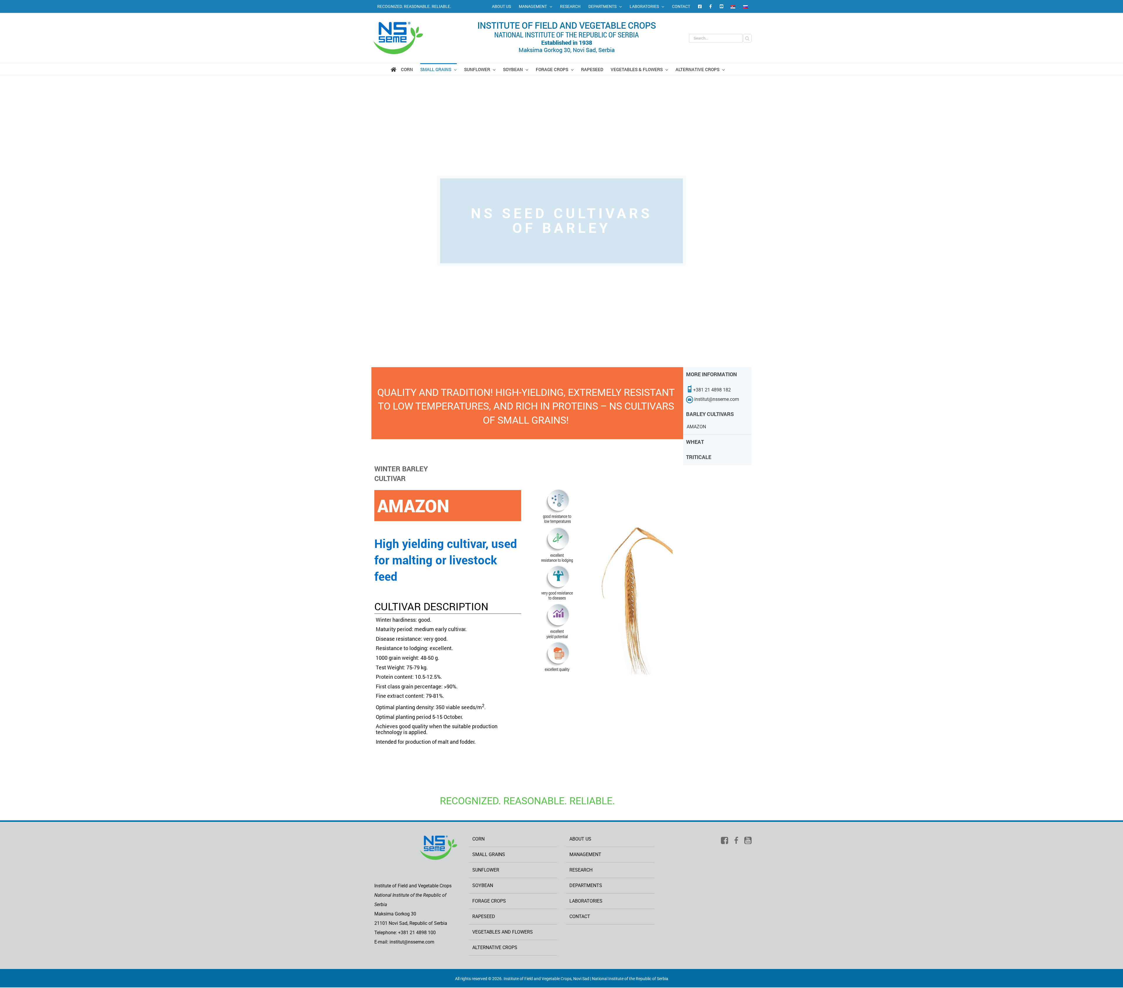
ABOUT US (580, 839)
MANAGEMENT (585, 854)
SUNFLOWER (485, 870)
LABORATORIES (585, 901)
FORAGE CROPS (489, 901)
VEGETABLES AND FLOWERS (502, 932)
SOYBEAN (482, 885)
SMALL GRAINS (488, 854)
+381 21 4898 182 (712, 390)
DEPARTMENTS (585, 885)
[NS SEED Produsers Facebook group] (710, 6)
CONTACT (579, 916)
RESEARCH (580, 870)
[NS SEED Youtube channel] (721, 6)
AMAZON (696, 426)
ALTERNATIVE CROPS (494, 947)
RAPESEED (483, 916)
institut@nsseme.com (716, 399)
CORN (478, 839)
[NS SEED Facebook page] (699, 6)
